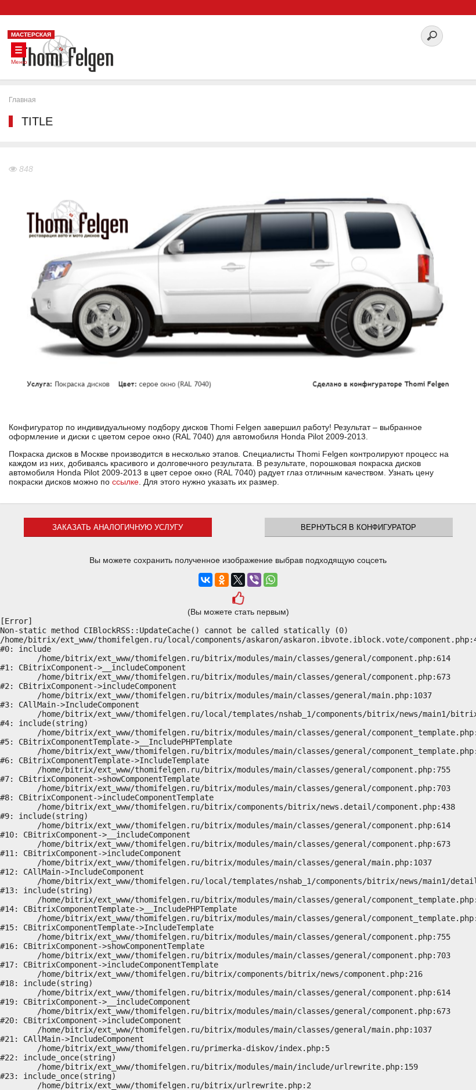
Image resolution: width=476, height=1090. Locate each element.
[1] (238, 600)
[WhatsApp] (270, 580)
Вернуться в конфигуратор (358, 527)
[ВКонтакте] (205, 580)
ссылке (125, 481)
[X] (238, 580)
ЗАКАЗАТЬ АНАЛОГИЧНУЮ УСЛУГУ (117, 527)
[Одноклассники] (222, 580)
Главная (22, 100)
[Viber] (254, 580)
